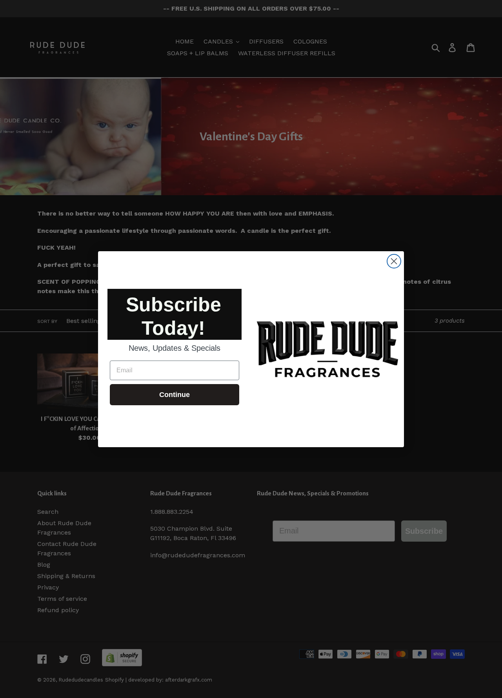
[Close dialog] (394, 261)
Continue (174, 395)
